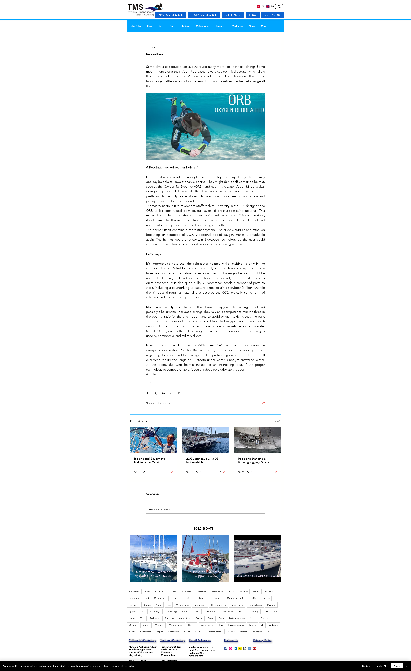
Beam (132, 631)
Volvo (241, 611)
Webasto (273, 624)
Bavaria (147, 604)
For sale (269, 591)
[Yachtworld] (249, 648)
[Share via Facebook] (147, 393)
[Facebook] (225, 648)
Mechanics (237, 26)
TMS (146, 598)
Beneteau (134, 598)
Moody (146, 624)
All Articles (135, 26)
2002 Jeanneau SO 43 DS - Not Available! (203, 460)
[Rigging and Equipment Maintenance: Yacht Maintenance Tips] (153, 440)
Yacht (159, 604)
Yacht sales (217, 591)
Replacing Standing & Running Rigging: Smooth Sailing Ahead (254, 460)
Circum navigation (236, 598)
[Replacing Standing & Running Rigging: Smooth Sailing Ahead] (257, 440)
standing (254, 611)
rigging (132, 611)
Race (221, 618)
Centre (198, 618)
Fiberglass (257, 631)
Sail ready (154, 611)
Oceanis (133, 624)
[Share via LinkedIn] (163, 393)
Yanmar (244, 591)
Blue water (186, 591)
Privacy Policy (127, 665)
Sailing (254, 598)
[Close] (407, 665)
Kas (221, 624)
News (252, 26)
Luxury (252, 624)
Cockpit (218, 598)
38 (262, 624)
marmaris (133, 604)
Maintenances (176, 624)
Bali (169, 604)
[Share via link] (171, 393)
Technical (154, 618)
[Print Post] (179, 393)
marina (266, 598)
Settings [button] (366, 665)
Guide (198, 631)
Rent (172, 26)
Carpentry (220, 26)
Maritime (185, 26)
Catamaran (159, 598)
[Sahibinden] (240, 648)
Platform (265, 618)
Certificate (173, 631)
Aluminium (184, 618)
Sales (149, 26)
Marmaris (203, 598)
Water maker (207, 624)
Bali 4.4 (191, 624)
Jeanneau (175, 598)
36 (143, 611)
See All (277, 421)
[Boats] (244, 648)
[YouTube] (254, 648)
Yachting (202, 591)
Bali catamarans (236, 624)
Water (132, 618)
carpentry (210, 611)
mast (197, 611)
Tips (142, 618)
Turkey (231, 591)
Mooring (159, 624)
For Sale (159, 591)
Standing (169, 618)
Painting (271, 604)
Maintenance (202, 26)
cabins (256, 591)
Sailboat (190, 598)
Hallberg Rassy (218, 604)
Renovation (145, 631)
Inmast (243, 631)
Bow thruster (270, 611)
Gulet (187, 631)
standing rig (171, 611)
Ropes (160, 631)
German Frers (214, 631)
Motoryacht (200, 604)
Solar (252, 618)
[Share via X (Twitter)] (155, 393)
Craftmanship (227, 611)
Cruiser (172, 591)
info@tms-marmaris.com (201, 647)
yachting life (237, 604)
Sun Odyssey (255, 604)
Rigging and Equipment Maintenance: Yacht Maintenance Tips (149, 460)
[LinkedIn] (235, 648)
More (263, 26)
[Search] (279, 6)
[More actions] (263, 47)
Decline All (381, 665)
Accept (397, 665)
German (231, 631)
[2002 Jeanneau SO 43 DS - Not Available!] (205, 440)
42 (269, 631)
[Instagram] (230, 648)
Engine (185, 611)
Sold (161, 26)
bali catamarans (237, 618)
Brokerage (134, 591)
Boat (147, 591)
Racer (211, 618)
